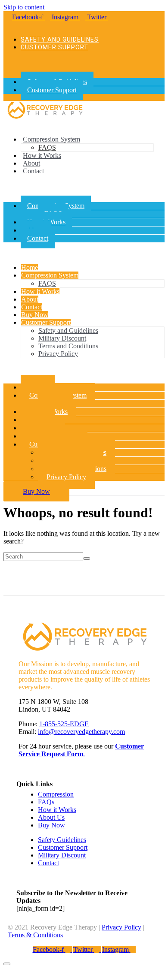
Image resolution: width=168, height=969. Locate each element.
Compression (56, 794)
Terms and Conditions (68, 346)
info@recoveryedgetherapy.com (81, 731)
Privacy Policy (58, 353)
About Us (51, 817)
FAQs (46, 802)
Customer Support (54, 47)
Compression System (51, 139)
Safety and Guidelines (60, 39)
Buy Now (34, 314)
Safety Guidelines (62, 839)
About (31, 163)
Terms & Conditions (35, 935)
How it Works (42, 155)
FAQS (47, 147)
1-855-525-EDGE (64, 724)
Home (29, 267)
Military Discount (62, 338)
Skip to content (23, 7)
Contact (33, 171)
